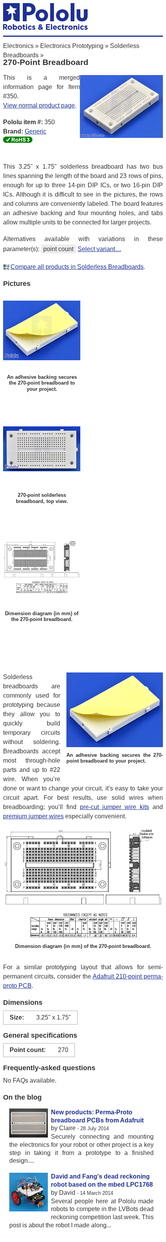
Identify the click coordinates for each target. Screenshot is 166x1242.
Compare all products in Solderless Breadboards (77, 266)
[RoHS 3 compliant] (17, 140)
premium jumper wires (33, 816)
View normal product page (39, 105)
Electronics (18, 46)
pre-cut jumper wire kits (114, 807)
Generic (35, 131)
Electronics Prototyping (71, 46)
